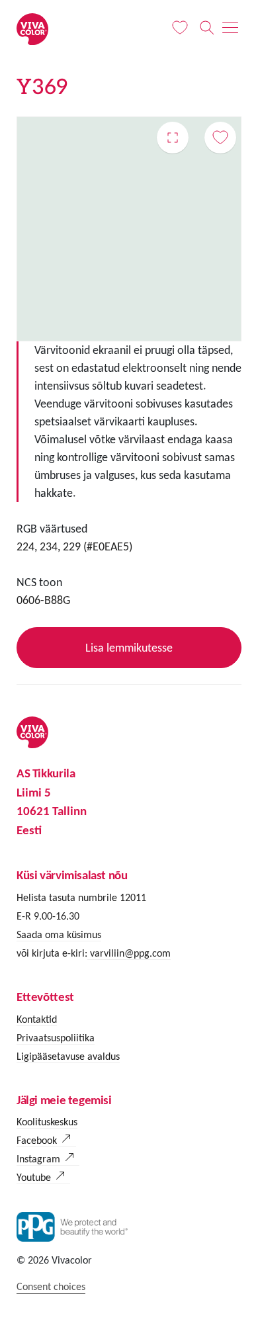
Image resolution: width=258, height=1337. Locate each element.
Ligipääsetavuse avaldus (68, 1056)
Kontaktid (37, 1019)
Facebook (37, 1140)
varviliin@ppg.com (129, 953)
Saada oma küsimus (59, 934)
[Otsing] (207, 28)
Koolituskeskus (47, 1121)
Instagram (38, 1158)
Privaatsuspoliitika (56, 1037)
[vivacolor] (32, 28)
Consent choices (51, 1286)
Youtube (34, 1177)
